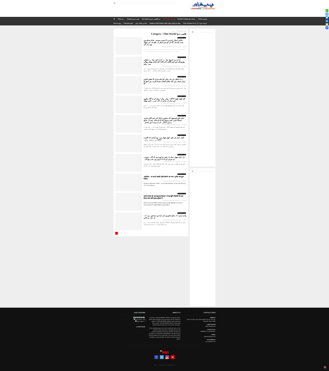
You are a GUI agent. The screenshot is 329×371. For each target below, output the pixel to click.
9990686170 (204, 331)
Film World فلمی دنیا (169, 19)
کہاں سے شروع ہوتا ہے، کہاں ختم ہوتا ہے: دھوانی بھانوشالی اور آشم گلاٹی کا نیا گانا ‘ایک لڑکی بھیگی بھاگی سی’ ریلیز (164, 62)
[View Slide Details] (145, 6)
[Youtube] (173, 357)
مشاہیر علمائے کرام (141, 23)
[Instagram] (167, 357)
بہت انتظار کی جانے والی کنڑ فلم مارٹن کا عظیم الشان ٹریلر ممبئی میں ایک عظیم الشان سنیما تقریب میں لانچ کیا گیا (164, 81)
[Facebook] (156, 357)
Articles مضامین (202, 19)
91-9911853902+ (211, 331)
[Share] (327, 27)
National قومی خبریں (133, 19)
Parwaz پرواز (117, 23)
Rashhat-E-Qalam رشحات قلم (186, 19)
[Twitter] (162, 357)
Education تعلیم (128, 23)
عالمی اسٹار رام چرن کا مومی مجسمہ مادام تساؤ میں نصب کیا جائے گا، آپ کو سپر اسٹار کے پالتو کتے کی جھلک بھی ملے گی (163, 42)
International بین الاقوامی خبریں (151, 19)
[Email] (327, 24)
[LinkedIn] (327, 21)
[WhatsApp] (327, 10)
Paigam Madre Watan (167, 46)
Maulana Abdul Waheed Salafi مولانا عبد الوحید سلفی (165, 23)
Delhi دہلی (121, 19)
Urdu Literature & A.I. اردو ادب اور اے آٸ (195, 23)
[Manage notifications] (325, 367)
